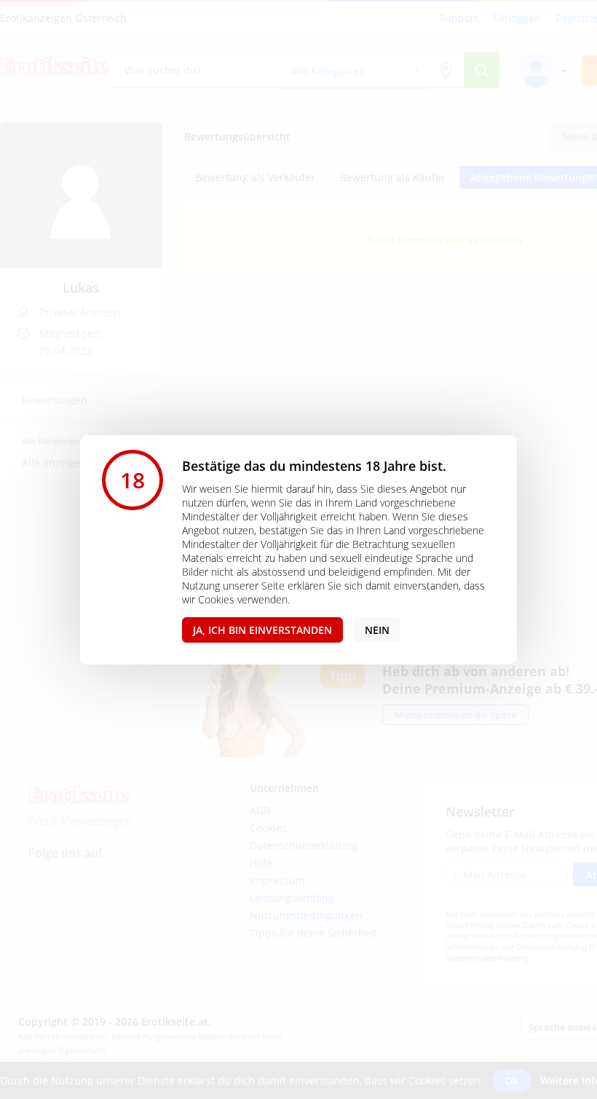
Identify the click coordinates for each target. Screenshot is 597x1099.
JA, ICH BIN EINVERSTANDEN (262, 630)
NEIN (377, 630)
